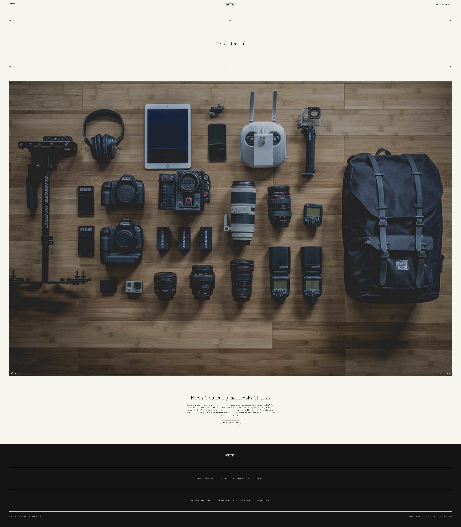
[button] (12, 4)
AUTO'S (219, 478)
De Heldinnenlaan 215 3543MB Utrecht (251, 500)
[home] (230, 4)
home (200, 478)
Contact (259, 478)
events (250, 478)
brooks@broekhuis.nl (200, 500)
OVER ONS (209, 478)
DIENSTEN (229, 478)
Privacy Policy (414, 516)
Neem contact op (230, 423)
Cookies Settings (445, 516)
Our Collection (442, 4)
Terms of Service (429, 516)
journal (240, 478)
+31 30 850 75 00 (221, 500)
